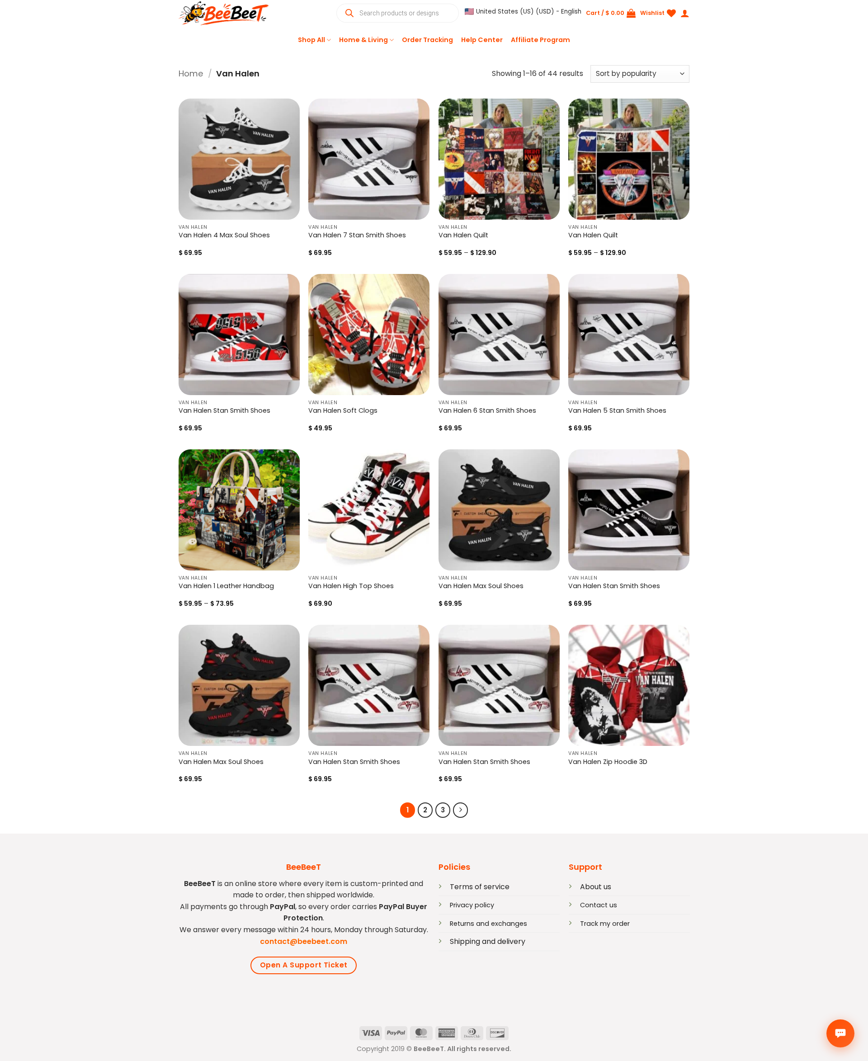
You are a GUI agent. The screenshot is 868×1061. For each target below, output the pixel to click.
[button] (523, 11)
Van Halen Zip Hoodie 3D (607, 762)
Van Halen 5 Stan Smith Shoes (617, 410)
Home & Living (363, 39)
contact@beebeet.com (303, 941)
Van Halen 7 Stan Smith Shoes (357, 235)
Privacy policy (472, 905)
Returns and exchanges (488, 923)
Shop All (311, 39)
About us (595, 887)
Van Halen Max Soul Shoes (481, 586)
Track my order (605, 923)
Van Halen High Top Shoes (351, 586)
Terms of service (479, 887)
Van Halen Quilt (463, 235)
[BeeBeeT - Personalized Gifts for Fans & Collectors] (224, 13)
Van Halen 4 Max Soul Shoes (224, 235)
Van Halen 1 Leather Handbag (226, 586)
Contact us (598, 905)
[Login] (684, 13)
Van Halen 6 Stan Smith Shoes (487, 410)
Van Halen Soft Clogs (342, 410)
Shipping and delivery (487, 941)
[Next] (460, 810)
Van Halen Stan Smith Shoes (224, 410)
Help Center (482, 39)
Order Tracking (427, 39)
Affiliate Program (540, 39)
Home (191, 73)
